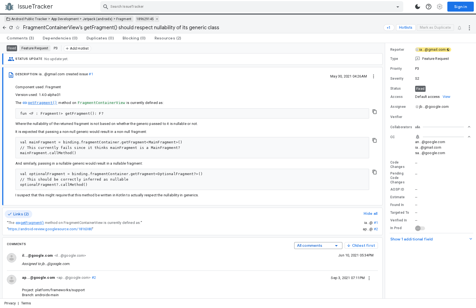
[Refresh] (11, 27)
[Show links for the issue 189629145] (157, 19)
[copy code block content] (374, 111)
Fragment (123, 19)
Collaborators (401, 127)
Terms (26, 303)
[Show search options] (397, 6)
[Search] (105, 6)
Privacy (10, 303)
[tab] (20, 38)
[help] (428, 6)
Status (395, 88)
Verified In (398, 220)
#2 (376, 229)
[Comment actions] (369, 277)
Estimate (397, 197)
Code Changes (397, 164)
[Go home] (4, 27)
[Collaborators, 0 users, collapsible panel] (443, 126)
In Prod (396, 228)
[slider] (386, 170)
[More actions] (469, 27)
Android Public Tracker (29, 19)
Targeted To (399, 213)
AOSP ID (397, 189)
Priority (396, 69)
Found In (397, 205)
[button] (430, 58)
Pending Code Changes (397, 178)
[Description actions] (373, 76)
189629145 (145, 19)
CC (392, 137)
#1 (91, 74)
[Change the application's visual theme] (417, 6)
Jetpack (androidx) (97, 19)
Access (396, 97)
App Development (65, 19)
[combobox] (252, 6)
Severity (396, 79)
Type (394, 59)
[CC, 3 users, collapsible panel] (443, 136)
